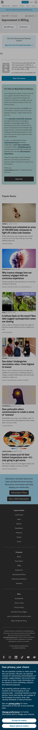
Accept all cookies (19, 720)
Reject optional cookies (19, 726)
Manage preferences (11, 712)
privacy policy (14, 703)
